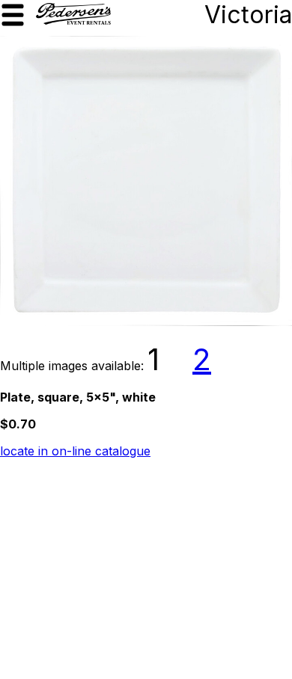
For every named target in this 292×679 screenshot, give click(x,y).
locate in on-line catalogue (75, 450)
